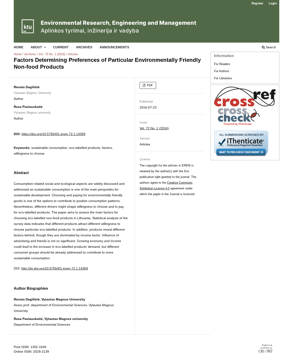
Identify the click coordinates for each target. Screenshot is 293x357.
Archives (84, 47)
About (37, 47)
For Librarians (223, 78)
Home (18, 47)
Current (61, 47)
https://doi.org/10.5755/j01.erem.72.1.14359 (53, 134)
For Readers (222, 64)
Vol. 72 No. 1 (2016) (52, 54)
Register (257, 3)
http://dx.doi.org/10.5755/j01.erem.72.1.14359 (54, 268)
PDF (149, 85)
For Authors (221, 71)
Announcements (114, 47)
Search (270, 47)
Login (273, 3)
